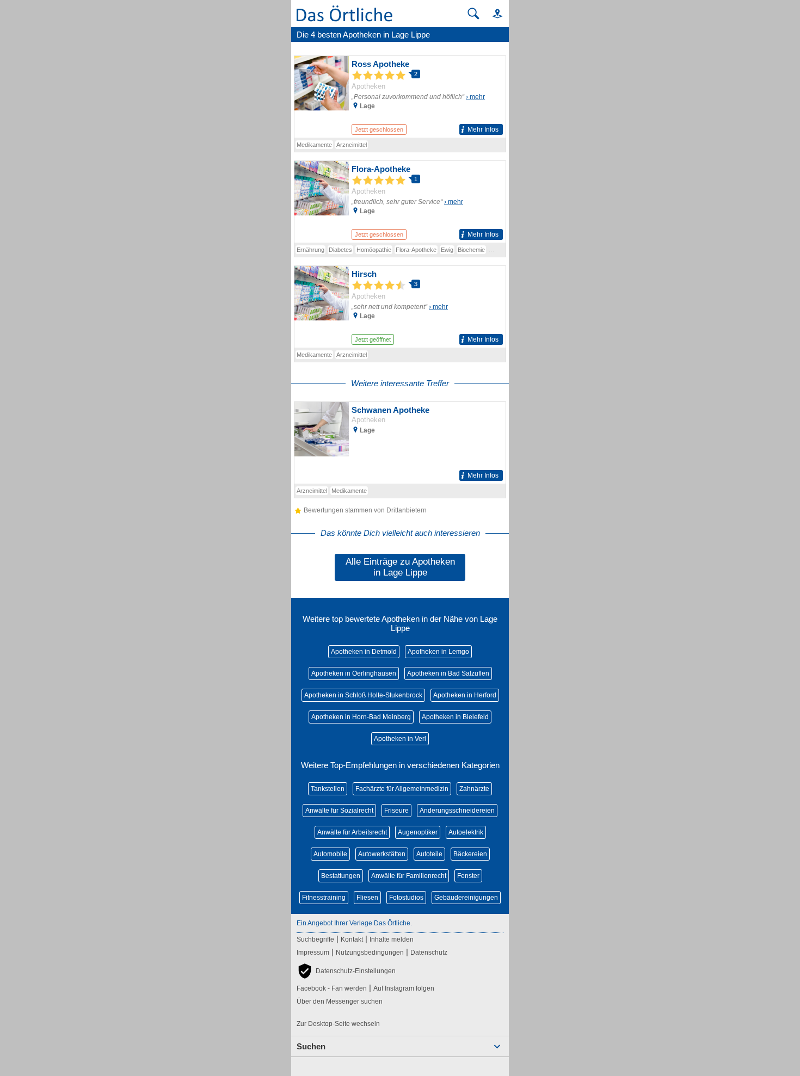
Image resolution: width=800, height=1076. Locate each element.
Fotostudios (406, 897)
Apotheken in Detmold (364, 652)
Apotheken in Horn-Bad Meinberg (361, 717)
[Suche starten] (473, 13)
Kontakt (352, 939)
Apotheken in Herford (464, 695)
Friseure (396, 810)
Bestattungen (340, 876)
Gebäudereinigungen (466, 897)
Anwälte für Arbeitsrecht (352, 832)
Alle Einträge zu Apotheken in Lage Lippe (400, 567)
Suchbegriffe (315, 939)
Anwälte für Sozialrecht (339, 810)
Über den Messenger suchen (340, 1001)
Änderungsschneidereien (457, 810)
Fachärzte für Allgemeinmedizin (401, 789)
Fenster (468, 876)
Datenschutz (428, 952)
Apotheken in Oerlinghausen (353, 673)
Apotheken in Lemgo (438, 652)
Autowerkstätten (381, 854)
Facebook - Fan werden (332, 988)
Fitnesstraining (324, 897)
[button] (492, 13)
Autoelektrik (465, 832)
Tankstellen (327, 789)
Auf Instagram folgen (403, 988)
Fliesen (367, 897)
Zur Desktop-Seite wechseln (338, 1024)
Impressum (313, 952)
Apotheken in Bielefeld (455, 717)
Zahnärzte (474, 789)
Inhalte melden (392, 939)
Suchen (311, 1046)
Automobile (330, 854)
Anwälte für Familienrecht (408, 876)
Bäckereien (470, 854)
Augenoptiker (418, 832)
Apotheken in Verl (400, 739)
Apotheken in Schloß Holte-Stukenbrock (363, 695)
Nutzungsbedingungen (370, 952)
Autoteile (429, 854)
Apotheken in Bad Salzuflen (448, 673)
